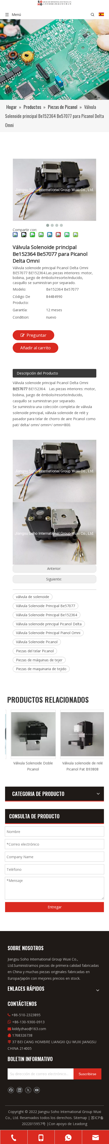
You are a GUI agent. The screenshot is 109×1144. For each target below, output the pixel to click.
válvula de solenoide (32, 596)
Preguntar (36, 335)
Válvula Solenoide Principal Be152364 (46, 614)
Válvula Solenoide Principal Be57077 (45, 605)
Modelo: (19, 289)
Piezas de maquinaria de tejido (41, 668)
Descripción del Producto (37, 373)
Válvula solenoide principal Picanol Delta (49, 624)
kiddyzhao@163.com (29, 1028)
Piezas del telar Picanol (35, 650)
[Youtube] (36, 1090)
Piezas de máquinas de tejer (39, 660)
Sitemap (80, 1117)
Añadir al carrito (35, 348)
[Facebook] (11, 1090)
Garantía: (20, 309)
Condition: (21, 317)
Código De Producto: (21, 299)
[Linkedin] (19, 1090)
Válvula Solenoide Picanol (37, 641)
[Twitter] (28, 1090)
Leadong (80, 1123)
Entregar (55, 907)
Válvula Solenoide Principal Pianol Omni (48, 632)
